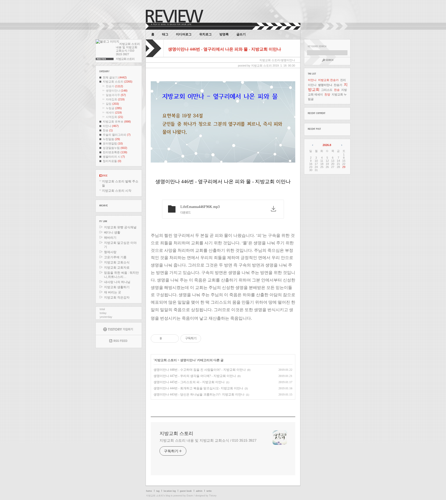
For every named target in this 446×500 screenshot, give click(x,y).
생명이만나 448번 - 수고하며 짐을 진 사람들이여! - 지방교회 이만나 (200, 370)
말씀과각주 (116, 94)
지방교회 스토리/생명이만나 (277, 60)
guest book (186, 491)
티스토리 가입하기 (119, 328)
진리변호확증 (115, 152)
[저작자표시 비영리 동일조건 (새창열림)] (208, 338)
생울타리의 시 (114, 156)
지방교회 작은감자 (117, 297)
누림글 (114, 108)
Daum (190, 495)
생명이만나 (117, 90)
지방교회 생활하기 (117, 287)
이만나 (111, 125)
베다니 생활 (112, 232)
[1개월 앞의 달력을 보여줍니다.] (313, 145)
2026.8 (327, 145)
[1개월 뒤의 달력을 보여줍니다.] (341, 145)
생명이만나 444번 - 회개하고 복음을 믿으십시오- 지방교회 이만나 (198, 388)
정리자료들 (112, 161)
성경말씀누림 (115, 147)
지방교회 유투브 (117, 121)
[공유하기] (166, 338)
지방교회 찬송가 (328, 80)
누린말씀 (111, 139)
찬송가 (114, 86)
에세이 (114, 112)
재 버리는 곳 (112, 292)
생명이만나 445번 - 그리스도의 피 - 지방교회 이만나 (189, 382)
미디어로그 (184, 34)
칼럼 (112, 103)
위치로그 (205, 34)
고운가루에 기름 (115, 257)
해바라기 (110, 237)
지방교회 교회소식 (117, 262)
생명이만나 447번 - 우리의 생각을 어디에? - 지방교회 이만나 (195, 376)
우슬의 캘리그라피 (117, 134)
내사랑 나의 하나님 (117, 282)
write (209, 491)
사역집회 (114, 116)
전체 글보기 (115, 77)
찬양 (327, 94)
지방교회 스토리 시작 (116, 190)
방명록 (224, 34)
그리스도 (326, 89)
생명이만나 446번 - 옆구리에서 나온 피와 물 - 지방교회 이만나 (224, 49)
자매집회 (115, 99)
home (149, 491)
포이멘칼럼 (113, 143)
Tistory (213, 495)
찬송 (108, 130)
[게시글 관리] (173, 338)
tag (158, 491)
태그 (165, 34)
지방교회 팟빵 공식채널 (120, 227)
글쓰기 (241, 34)
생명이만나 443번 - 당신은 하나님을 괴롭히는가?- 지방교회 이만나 (199, 394)
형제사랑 (110, 252)
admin (199, 491)
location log (170, 491)
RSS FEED (119, 341)
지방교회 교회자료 (117, 267)
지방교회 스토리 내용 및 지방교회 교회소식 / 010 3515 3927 (208, 440)
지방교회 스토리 (117, 81)
